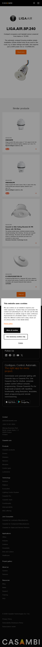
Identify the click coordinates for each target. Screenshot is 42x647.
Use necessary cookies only (15, 337)
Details (20, 343)
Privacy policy (8, 323)
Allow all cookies (12, 330)
